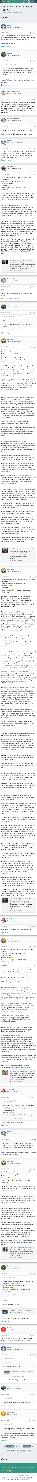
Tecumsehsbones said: (10, 316)
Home (3, 1471)
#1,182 (34, 61)
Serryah (10, 53)
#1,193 (34, 1097)
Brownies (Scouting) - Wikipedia (20, 1310)
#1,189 (34, 347)
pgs (8, 305)
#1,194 (34, 1139)
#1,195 (34, 1169)
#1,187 (34, 287)
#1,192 (34, 947)
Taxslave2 (10, 1412)
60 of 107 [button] (18, 1446)
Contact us (5, 1467)
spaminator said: (8, 1101)
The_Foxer (10, 1328)
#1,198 (34, 1355)
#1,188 (34, 313)
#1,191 (34, 927)
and (12, 298)
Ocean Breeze (7, 12)
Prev (11, 1446)
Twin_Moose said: (8, 65)
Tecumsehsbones (13, 118)
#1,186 (34, 174)
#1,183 (34, 99)
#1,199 (34, 1394)
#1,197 (34, 1336)
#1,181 (34, 33)
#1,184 (34, 126)
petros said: (6, 1398)
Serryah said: (7, 1358)
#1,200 (34, 1420)
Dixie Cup (10, 919)
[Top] (7, 1470)
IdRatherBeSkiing (13, 91)
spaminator (11, 166)
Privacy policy (25, 1467)
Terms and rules (15, 1467)
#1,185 (34, 148)
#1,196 (34, 1274)
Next (26, 1446)
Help (32, 1467)
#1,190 (34, 577)
